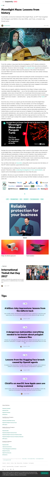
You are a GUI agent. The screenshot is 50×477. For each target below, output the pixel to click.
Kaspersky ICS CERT (23, 466)
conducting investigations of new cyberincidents (29, 170)
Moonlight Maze (14, 199)
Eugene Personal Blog (10, 466)
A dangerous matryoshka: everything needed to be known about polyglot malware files (25, 334)
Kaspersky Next (5, 430)
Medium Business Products (8, 427)
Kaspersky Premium (6, 412)
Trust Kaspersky (31, 463)
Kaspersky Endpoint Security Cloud (9, 422)
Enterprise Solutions (7, 441)
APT (7, 199)
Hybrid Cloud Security (6, 452)
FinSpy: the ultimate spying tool (8, 255)
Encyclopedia (16, 466)
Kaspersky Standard (6, 408)
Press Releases (25, 463)
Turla (42, 96)
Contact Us (4, 463)
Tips (26, 303)
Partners (12, 463)
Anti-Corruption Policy (31, 458)
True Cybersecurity (34, 199)
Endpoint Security (6, 450)
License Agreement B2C (40, 458)
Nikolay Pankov (7, 25)
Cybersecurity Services (7, 446)
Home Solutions (6, 405)
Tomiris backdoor (30, 255)
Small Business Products (7, 417)
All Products (4, 424)
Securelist (19, 163)
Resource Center (19, 463)
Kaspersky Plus (5, 410)
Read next (5, 266)
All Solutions (4, 414)
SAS (3, 5)
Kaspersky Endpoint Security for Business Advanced (12, 436)
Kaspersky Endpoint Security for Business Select (12, 434)
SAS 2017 (26, 199)
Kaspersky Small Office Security (8, 420)
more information (22, 474)
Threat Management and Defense (9, 448)
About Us (8, 463)
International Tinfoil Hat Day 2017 (10, 273)
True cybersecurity (29, 68)
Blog (15, 463)
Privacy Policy (24, 458)
